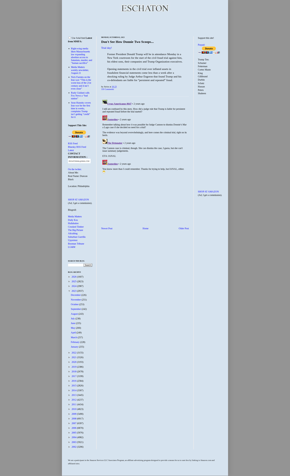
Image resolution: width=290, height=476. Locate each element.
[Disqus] (145, 136)
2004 (74, 437)
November (76, 299)
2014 (74, 390)
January (75, 346)
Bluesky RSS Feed (77, 147)
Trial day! (106, 47)
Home (145, 228)
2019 (74, 367)
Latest (71, 150)
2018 (74, 371)
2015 (74, 385)
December (76, 295)
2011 (74, 404)
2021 (74, 357)
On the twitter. (75, 169)
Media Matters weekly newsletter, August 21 (80, 70)
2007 (74, 423)
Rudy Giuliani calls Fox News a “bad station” (80, 95)
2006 (74, 428)
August (74, 314)
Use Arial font (78, 38)
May (73, 328)
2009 (74, 414)
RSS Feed (73, 143)
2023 (74, 291)
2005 (74, 432)
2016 (74, 381)
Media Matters (75, 216)
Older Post (184, 228)
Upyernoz (72, 240)
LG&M (71, 247)
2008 (74, 418)
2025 (74, 281)
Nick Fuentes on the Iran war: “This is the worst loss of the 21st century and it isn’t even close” (81, 83)
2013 (74, 395)
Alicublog (72, 233)
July (73, 318)
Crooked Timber (76, 226)
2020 (74, 362)
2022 (74, 352)
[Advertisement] (145, 24)
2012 (74, 399)
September (76, 309)
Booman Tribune (76, 243)
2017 (74, 376)
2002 (74, 447)
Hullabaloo (73, 223)
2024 (74, 286)
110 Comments (107, 89)
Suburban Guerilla (76, 237)
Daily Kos (73, 220)
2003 (74, 442)
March (74, 337)
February (75, 342)
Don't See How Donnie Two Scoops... (127, 42)
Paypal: (201, 44)
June (73, 323)
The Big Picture (75, 230)
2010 (74, 409)
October (75, 304)
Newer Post (106, 228)
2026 (74, 276)
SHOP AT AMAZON (78, 199)
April (73, 332)
